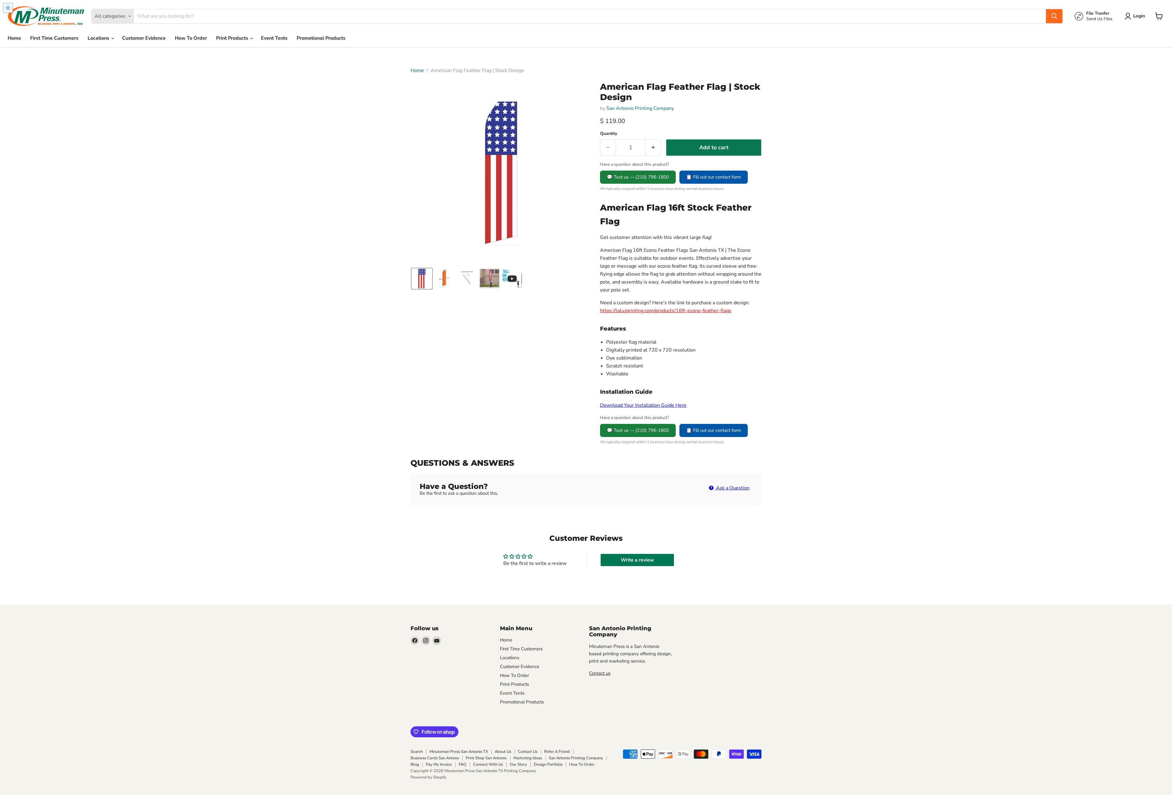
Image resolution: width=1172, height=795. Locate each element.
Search (417, 751)
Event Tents (274, 38)
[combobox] (590, 16)
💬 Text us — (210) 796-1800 (638, 177)
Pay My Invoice (439, 764)
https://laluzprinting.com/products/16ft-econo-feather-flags (665, 310)
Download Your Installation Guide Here (643, 405)
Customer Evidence (144, 38)
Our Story (518, 764)
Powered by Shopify (429, 777)
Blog (415, 764)
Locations (99, 38)
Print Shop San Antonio (486, 758)
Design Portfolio (548, 764)
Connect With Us (488, 764)
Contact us (599, 673)
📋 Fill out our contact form (713, 177)
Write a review (637, 560)
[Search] (1054, 16)
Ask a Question (732, 488)
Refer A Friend (557, 751)
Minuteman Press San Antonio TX (458, 751)
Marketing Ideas (527, 758)
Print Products (232, 38)
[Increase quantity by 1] (653, 147)
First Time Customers (54, 38)
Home (14, 38)
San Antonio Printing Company (640, 108)
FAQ (462, 764)
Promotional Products (321, 38)
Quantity (608, 133)
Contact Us (527, 751)
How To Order (191, 38)
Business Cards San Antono (435, 758)
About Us (503, 751)
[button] (1136, 16)
